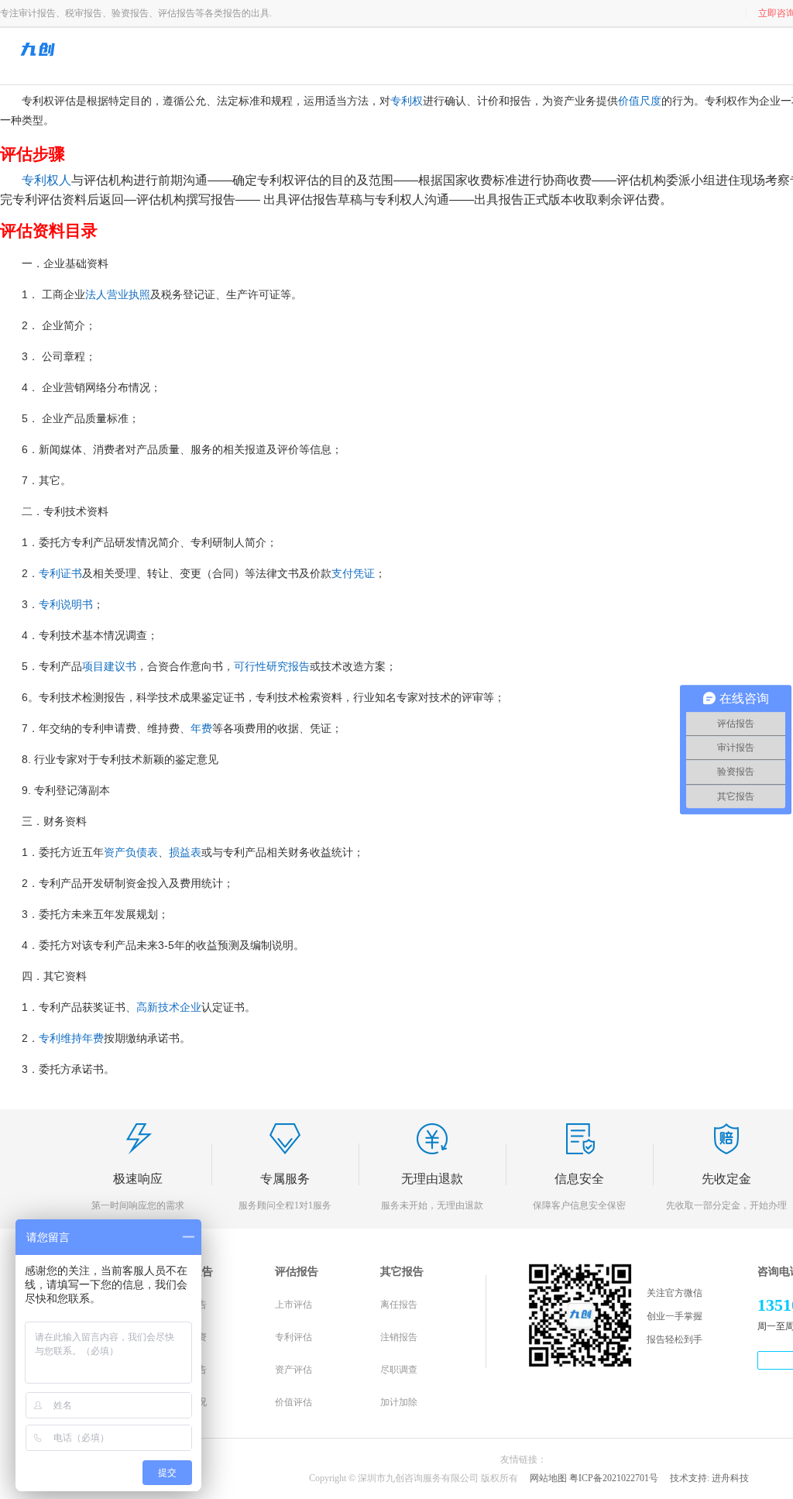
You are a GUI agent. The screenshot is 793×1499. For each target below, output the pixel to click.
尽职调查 (398, 1369)
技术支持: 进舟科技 (709, 1478)
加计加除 (398, 1402)
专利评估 (293, 1337)
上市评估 (293, 1304)
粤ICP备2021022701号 (613, 1478)
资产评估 (293, 1369)
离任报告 (398, 1304)
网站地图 (548, 1478)
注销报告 (398, 1337)
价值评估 (293, 1402)
